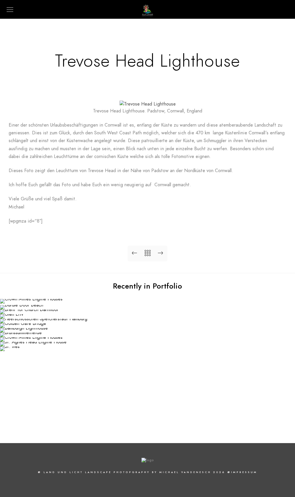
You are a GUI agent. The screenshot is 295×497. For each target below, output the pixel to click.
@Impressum (242, 472)
